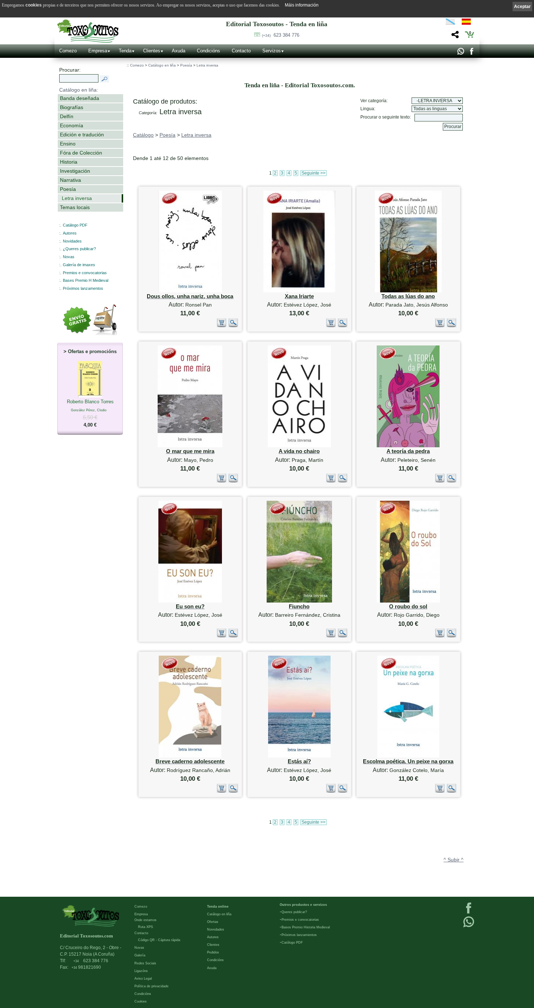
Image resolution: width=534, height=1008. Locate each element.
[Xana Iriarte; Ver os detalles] (299, 290)
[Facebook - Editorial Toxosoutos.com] (471, 53)
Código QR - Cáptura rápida (159, 940)
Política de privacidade (151, 986)
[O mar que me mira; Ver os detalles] (190, 445)
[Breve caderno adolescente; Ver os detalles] (190, 756)
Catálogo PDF (75, 225)
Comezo (68, 50)
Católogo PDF (292, 942)
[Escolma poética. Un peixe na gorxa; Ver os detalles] (408, 756)
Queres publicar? (294, 912)
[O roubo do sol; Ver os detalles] (408, 601)
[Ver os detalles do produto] (233, 325)
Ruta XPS (145, 927)
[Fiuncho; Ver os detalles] (299, 601)
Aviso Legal (143, 978)
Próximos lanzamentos (83, 288)
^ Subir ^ (454, 860)
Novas (68, 257)
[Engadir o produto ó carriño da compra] (222, 325)
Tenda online (217, 906)
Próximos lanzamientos (299, 935)
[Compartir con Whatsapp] (460, 53)
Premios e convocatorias (85, 273)
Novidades (72, 241)
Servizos (271, 50)
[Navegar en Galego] (450, 23)
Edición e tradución (82, 134)
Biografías (71, 107)
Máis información (302, 5)
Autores (70, 233)
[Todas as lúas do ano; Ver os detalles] (408, 290)
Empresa (97, 50)
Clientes (151, 50)
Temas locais (75, 207)
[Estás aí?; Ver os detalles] (299, 756)
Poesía (68, 189)
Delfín (66, 116)
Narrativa (70, 180)
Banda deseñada (79, 98)
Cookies (140, 1001)
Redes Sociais (145, 963)
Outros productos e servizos (303, 905)
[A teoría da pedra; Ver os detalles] (408, 445)
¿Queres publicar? (79, 249)
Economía (71, 125)
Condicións (208, 50)
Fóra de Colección (81, 153)
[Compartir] (454, 36)
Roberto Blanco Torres (90, 413)
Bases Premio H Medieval (85, 280)
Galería (139, 955)
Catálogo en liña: (78, 90)
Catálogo (143, 135)
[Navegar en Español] (468, 23)
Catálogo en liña (162, 65)
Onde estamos (145, 920)
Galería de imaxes (79, 265)
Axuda (178, 50)
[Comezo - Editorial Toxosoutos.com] (87, 31)
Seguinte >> (313, 173)
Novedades (215, 929)
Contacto (241, 50)
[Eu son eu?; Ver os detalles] (190, 601)
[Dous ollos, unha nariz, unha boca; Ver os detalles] (190, 290)
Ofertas (212, 922)
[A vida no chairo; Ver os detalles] (299, 445)
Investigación (75, 171)
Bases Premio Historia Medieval (306, 927)
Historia (68, 162)
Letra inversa (77, 198)
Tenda (125, 50)
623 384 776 (280, 35)
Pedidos (213, 952)
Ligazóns (141, 971)
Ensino (68, 144)
